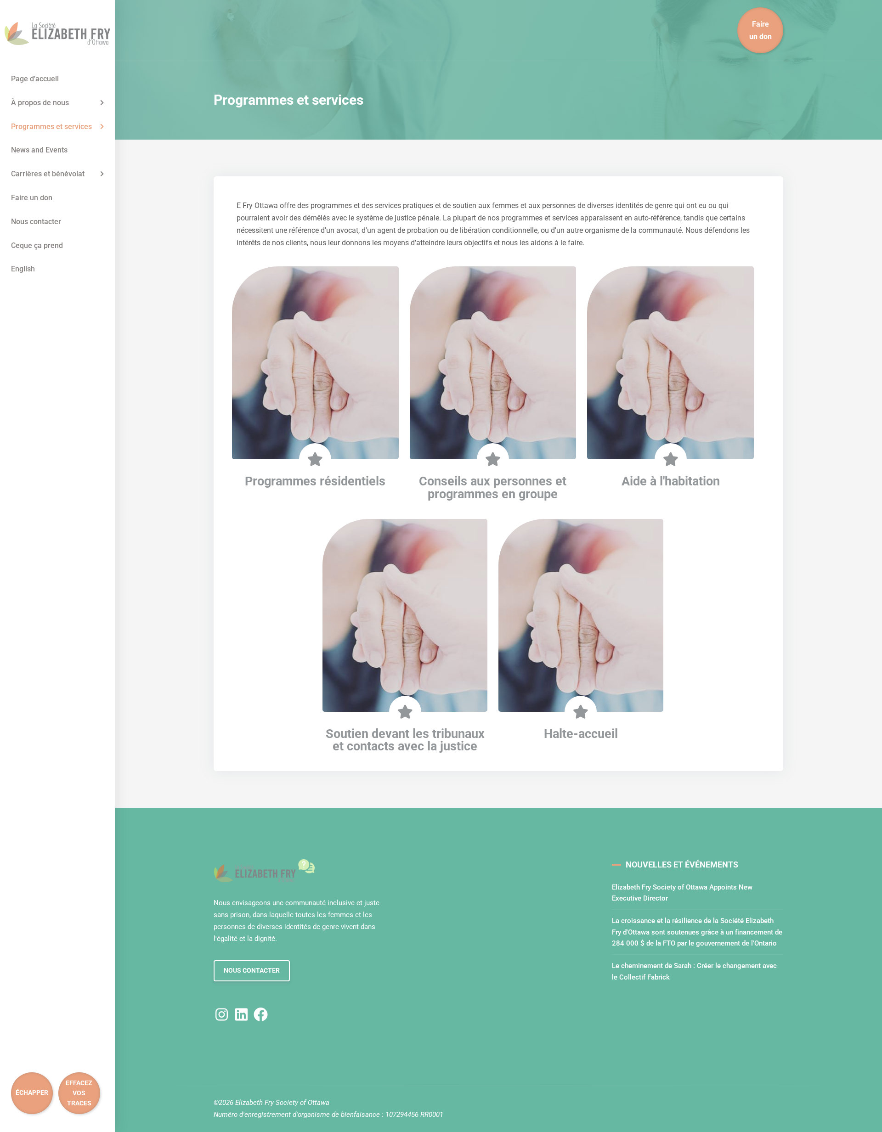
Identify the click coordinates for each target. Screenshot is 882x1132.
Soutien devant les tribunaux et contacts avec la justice (405, 740)
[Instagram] (222, 1014)
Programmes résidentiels (315, 481)
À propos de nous (40, 102)
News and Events (39, 150)
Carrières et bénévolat (48, 173)
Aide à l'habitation (671, 481)
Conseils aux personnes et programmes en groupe (492, 487)
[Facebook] (261, 1014)
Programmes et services (51, 126)
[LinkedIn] (241, 1014)
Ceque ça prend (37, 245)
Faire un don (31, 197)
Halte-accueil (581, 734)
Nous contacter (36, 221)
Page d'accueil (35, 78)
